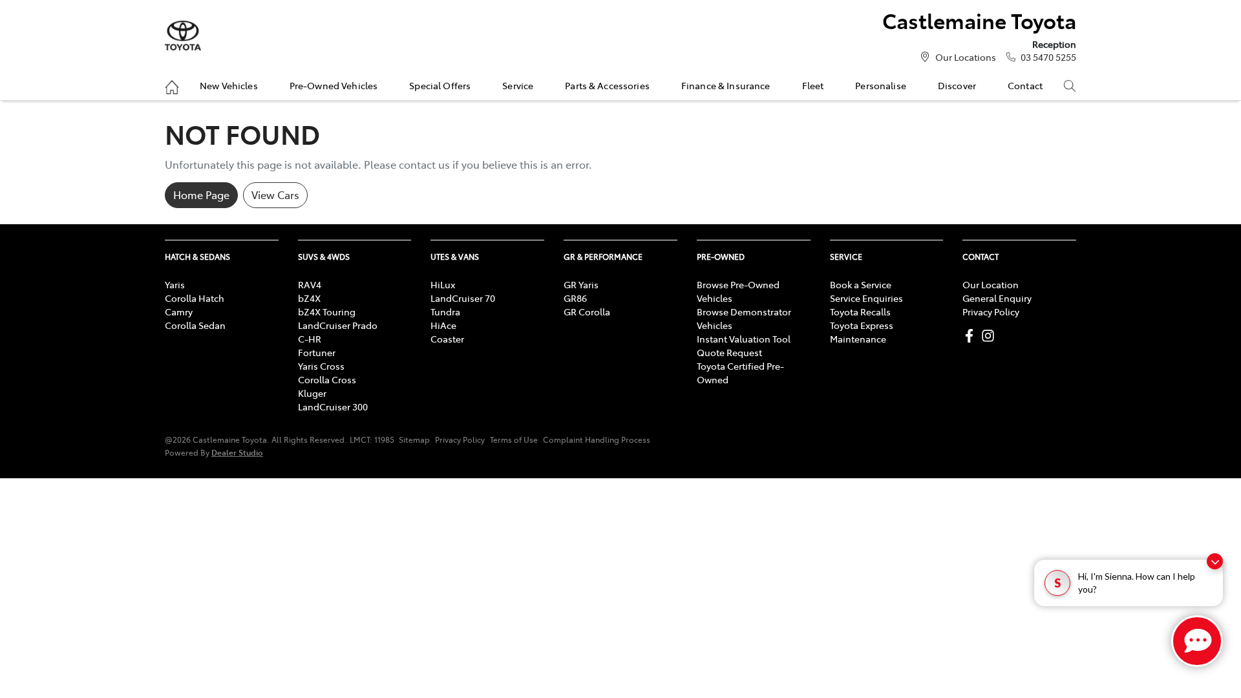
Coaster (447, 338)
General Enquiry (997, 297)
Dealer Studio (237, 452)
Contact (1025, 85)
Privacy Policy (990, 311)
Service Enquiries (866, 297)
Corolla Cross (327, 379)
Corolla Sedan (195, 325)
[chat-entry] (1197, 641)
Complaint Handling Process (596, 439)
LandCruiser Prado (337, 325)
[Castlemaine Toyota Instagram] (990, 336)
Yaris (175, 284)
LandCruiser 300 (333, 406)
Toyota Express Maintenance (861, 332)
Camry (179, 311)
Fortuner (316, 352)
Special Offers (440, 85)
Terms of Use (514, 439)
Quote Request (729, 352)
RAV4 (309, 284)
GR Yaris (581, 284)
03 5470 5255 (1048, 56)
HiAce (443, 325)
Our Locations (965, 56)
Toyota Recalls (860, 311)
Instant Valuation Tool (743, 338)
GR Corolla (587, 311)
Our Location (990, 284)
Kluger (312, 392)
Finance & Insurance (725, 85)
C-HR (309, 338)
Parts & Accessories (607, 85)
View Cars (275, 194)
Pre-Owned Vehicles (334, 85)
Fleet (813, 85)
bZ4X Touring (326, 311)
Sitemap (414, 439)
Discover (957, 85)
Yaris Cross (321, 365)
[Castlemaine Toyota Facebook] (971, 336)
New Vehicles (229, 85)
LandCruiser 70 (462, 297)
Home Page (201, 194)
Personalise (880, 85)
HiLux (442, 284)
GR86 (575, 297)
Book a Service (860, 284)
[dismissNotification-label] (1215, 561)
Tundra (445, 311)
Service (517, 85)
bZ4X (309, 297)
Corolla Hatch (194, 297)
